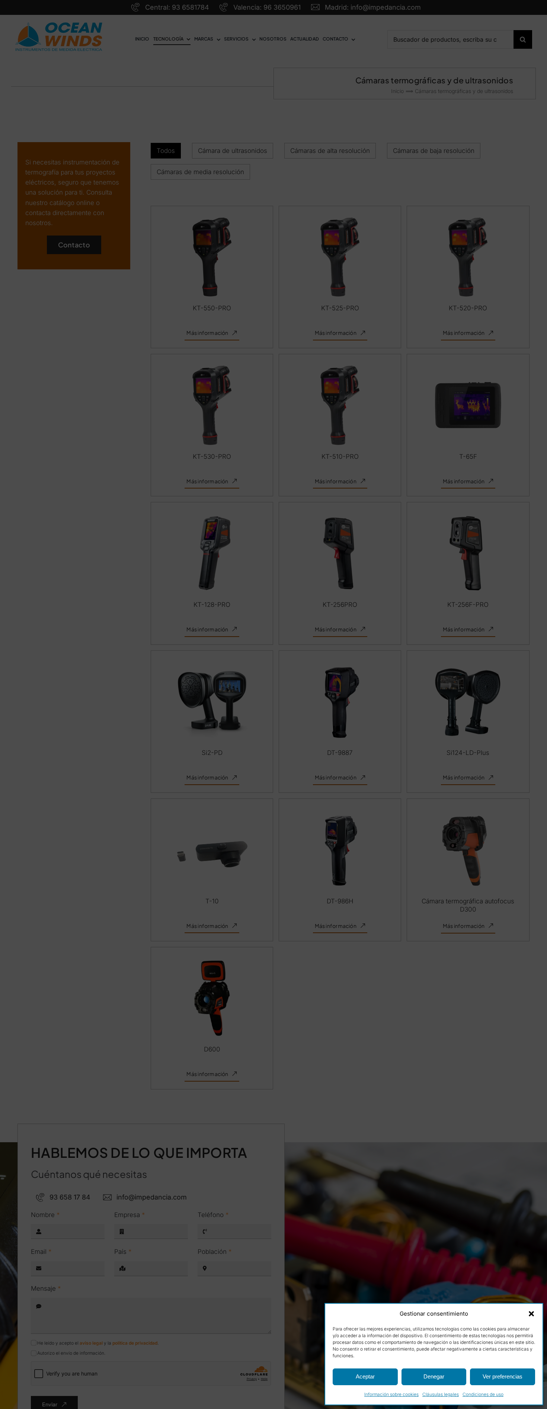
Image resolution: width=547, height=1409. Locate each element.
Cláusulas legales (440, 1394)
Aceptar (365, 1376)
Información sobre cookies (391, 1394)
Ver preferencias (502, 1376)
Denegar (433, 1376)
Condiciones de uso (483, 1394)
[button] (531, 1313)
